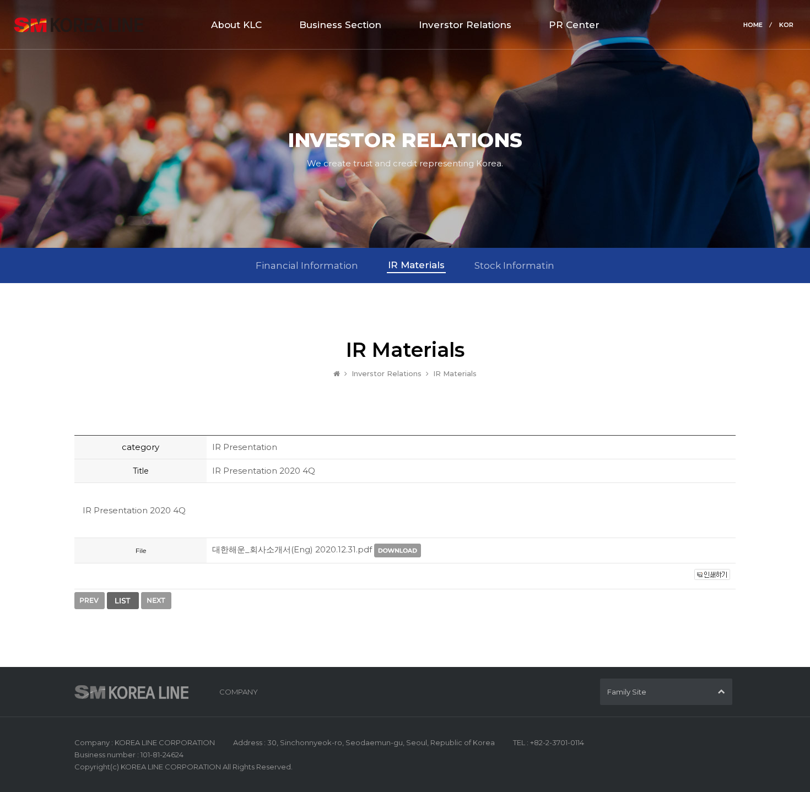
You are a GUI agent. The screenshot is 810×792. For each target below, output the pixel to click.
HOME (753, 25)
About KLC (236, 24)
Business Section (340, 24)
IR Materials (416, 264)
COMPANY (238, 691)
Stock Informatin (514, 265)
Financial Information (307, 265)
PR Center (574, 24)
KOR (786, 25)
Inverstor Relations (465, 24)
